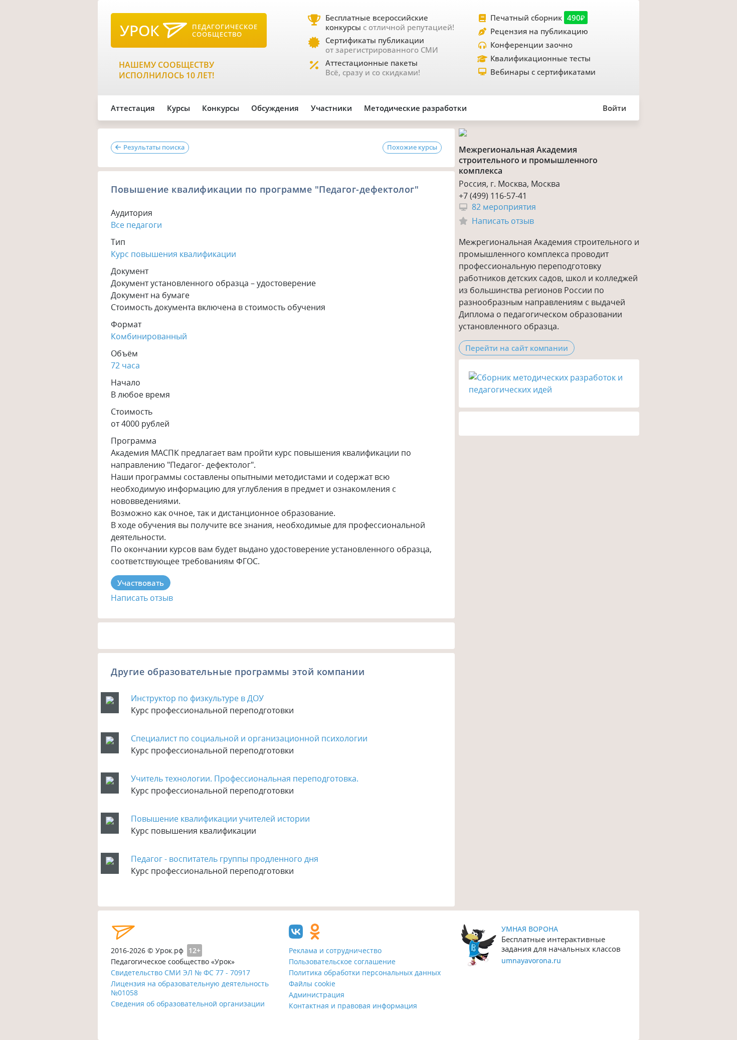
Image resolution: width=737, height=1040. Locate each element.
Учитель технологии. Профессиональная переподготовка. (244, 778)
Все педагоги (136, 224)
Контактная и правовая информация (353, 1005)
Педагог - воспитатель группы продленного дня (224, 858)
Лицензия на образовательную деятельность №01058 (190, 988)
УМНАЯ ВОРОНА (529, 929)
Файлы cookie (312, 983)
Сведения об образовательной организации (188, 1003)
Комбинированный (149, 336)
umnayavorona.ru (531, 960)
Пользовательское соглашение (342, 961)
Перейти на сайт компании (516, 348)
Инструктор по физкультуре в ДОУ (197, 698)
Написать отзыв (142, 597)
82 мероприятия (504, 207)
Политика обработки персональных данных (365, 972)
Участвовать (140, 583)
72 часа (125, 365)
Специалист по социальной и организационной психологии (249, 738)
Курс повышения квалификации (173, 253)
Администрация (316, 994)
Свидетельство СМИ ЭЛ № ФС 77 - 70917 (180, 972)
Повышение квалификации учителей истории (220, 818)
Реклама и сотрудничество (335, 950)
